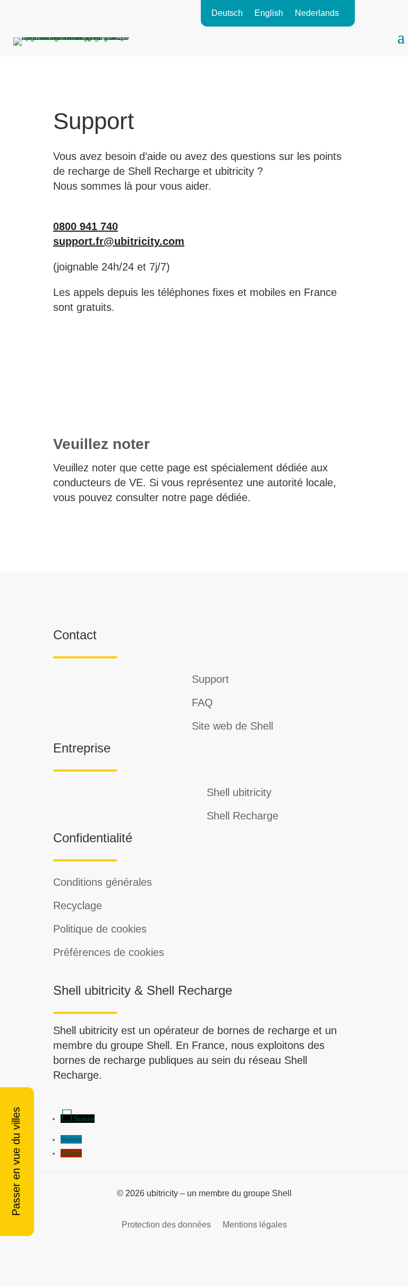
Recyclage (77, 905)
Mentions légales (255, 1224)
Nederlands (317, 14)
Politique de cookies (100, 929)
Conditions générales (102, 882)
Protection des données (166, 1224)
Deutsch (227, 14)
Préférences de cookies (108, 952)
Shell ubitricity (239, 792)
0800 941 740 (85, 226)
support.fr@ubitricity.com (118, 241)
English (268, 14)
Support (210, 679)
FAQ (202, 702)
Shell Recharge (242, 816)
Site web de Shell (232, 726)
